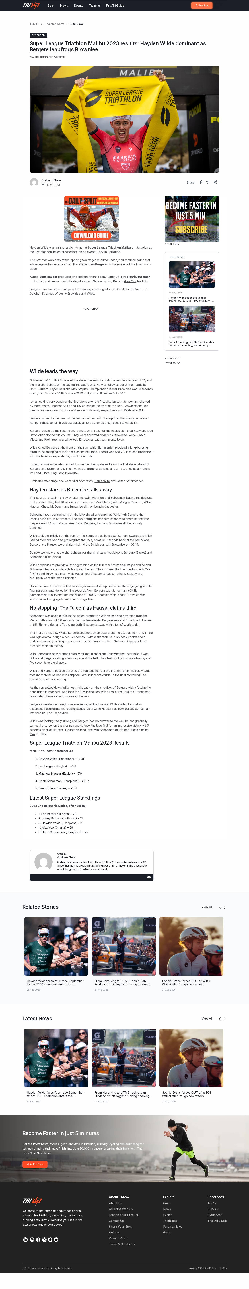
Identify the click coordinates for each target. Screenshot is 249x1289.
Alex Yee (130, 281)
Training (94, 5)
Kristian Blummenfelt (103, 393)
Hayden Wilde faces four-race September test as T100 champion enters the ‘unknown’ (190, 300)
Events (78, 5)
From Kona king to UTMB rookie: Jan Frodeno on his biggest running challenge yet (191, 345)
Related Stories (40, 907)
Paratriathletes (172, 1226)
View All (207, 907)
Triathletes (170, 1221)
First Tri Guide (115, 5)
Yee (47, 393)
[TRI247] (31, 5)
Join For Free (217, 5)
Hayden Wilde (39, 247)
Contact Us (116, 1221)
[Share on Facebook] (201, 182)
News (64, 5)
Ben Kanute (102, 481)
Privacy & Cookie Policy (202, 1268)
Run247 (212, 1209)
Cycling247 (214, 1215)
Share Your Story (121, 1226)
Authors (114, 1232)
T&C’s (223, 1268)
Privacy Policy (118, 1238)
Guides (167, 1232)
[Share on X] (208, 182)
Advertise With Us (121, 1209)
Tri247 (211, 1203)
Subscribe (202, 5)
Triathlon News (54, 23)
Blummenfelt (105, 447)
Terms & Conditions (122, 1244)
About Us (115, 1203)
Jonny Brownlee (69, 293)
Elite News (77, 23)
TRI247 (34, 23)
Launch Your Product (123, 1215)
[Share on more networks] (215, 182)
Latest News (37, 1018)
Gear (50, 5)
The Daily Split (217, 1221)
